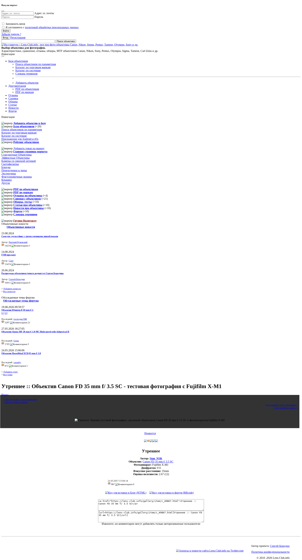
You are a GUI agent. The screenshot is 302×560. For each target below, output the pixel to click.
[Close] (2, 11)
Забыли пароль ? (11, 34)
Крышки (6, 179)
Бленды (5, 167)
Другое (5, 182)
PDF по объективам (27, 89)
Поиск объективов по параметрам (35, 64)
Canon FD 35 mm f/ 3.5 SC (158, 461)
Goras (16, 340)
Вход (5, 37)
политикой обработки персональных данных (52, 27)
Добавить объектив (26, 82)
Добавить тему (10, 371)
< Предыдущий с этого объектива (20, 399)
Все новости (9, 291)
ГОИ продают (8, 254)
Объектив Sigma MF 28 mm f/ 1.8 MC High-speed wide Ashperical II (35, 331)
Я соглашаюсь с (42, 27)
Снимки (13, 98)
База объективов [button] (18, 61)
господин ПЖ (20, 319)
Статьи (12, 104)
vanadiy (17, 362)
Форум (12, 111)
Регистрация (17, 37)
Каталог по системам (28, 70)
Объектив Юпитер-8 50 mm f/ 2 (17, 310)
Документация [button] (17, 85)
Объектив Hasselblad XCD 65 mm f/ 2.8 (21, 353)
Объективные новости (21, 227)
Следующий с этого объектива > (281, 405)
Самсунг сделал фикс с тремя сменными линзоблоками (29, 236)
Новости (13, 107)
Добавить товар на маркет (28, 148)
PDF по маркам (24, 92)
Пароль (38, 16)
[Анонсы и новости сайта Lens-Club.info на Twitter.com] (209, 550)
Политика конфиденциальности (270, 551)
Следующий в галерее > (285, 407)
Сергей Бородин (17, 279)
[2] (6, 313)
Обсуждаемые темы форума (21, 300)
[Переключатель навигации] (2, 56)
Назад (4, 394)
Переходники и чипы (14, 170)
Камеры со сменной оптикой (18, 160)
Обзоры (13, 101)
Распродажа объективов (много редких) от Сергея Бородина (32, 273)
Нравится (150, 433)
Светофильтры (10, 164)
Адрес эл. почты (44, 13)
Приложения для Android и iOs (19, 138)
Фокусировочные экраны (16, 176)
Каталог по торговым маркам (33, 67)
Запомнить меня (15, 23)
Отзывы (13, 95)
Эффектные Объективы (15, 157)
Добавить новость (12, 288)
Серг (11, 260)
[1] (2, 313)
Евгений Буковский (18, 242)
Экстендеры (8, 173)
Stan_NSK (156, 458)
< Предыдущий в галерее (16, 402)
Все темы (7, 374)
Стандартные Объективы (16, 154)
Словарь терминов (26, 73)
